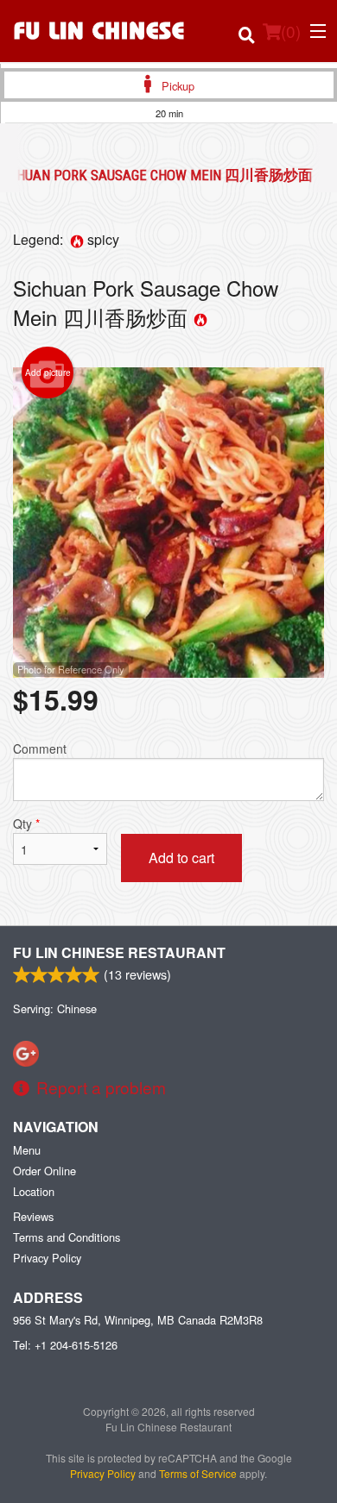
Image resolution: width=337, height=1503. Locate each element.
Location (33, 1191)
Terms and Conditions (66, 1237)
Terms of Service (198, 1473)
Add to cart (181, 857)
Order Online (44, 1170)
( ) (291, 30)
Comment (40, 748)
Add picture (48, 372)
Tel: (65, 1345)
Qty (26, 823)
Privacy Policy (47, 1257)
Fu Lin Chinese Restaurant (119, 952)
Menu (27, 1150)
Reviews (33, 1216)
